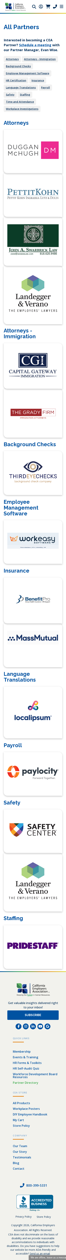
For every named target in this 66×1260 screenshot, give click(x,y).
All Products (21, 1103)
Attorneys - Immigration (40, 59)
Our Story (20, 1152)
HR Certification (16, 80)
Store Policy (21, 1126)
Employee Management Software (27, 73)
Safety (10, 94)
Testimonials (22, 1157)
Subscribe (33, 1015)
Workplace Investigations (22, 109)
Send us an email (40, 1253)
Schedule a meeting (35, 45)
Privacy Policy (23, 1216)
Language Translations (21, 87)
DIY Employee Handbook (30, 1114)
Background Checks (18, 66)
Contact (18, 1169)
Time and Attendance (20, 101)
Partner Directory (25, 1083)
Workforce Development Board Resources (35, 1075)
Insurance (38, 80)
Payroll (45, 87)
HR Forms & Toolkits (27, 1063)
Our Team (20, 1146)
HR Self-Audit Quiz (26, 1068)
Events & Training (25, 1057)
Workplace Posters (26, 1109)
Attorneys (12, 59)
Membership (22, 1052)
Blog (16, 1163)
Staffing (25, 94)
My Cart (18, 1120)
